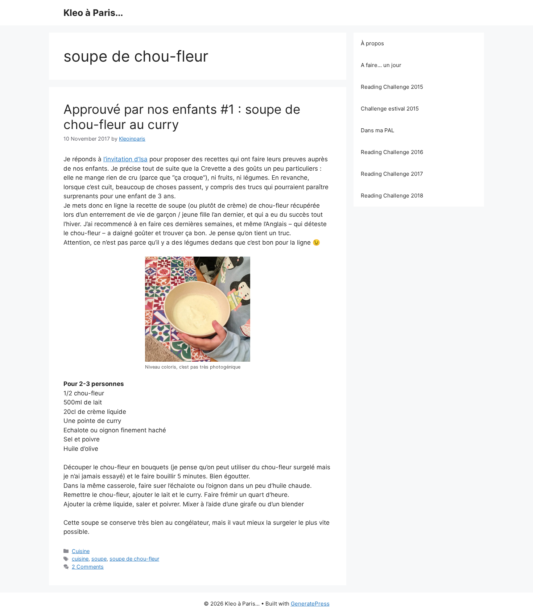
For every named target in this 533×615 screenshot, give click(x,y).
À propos (372, 43)
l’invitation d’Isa (125, 159)
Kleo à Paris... (93, 12)
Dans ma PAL (377, 130)
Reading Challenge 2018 (392, 195)
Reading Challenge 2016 (392, 152)
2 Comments (88, 567)
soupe (99, 559)
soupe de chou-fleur (134, 559)
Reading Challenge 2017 (392, 173)
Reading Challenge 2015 (392, 86)
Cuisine (81, 551)
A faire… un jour (381, 65)
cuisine (80, 559)
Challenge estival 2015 (390, 108)
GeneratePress (310, 603)
